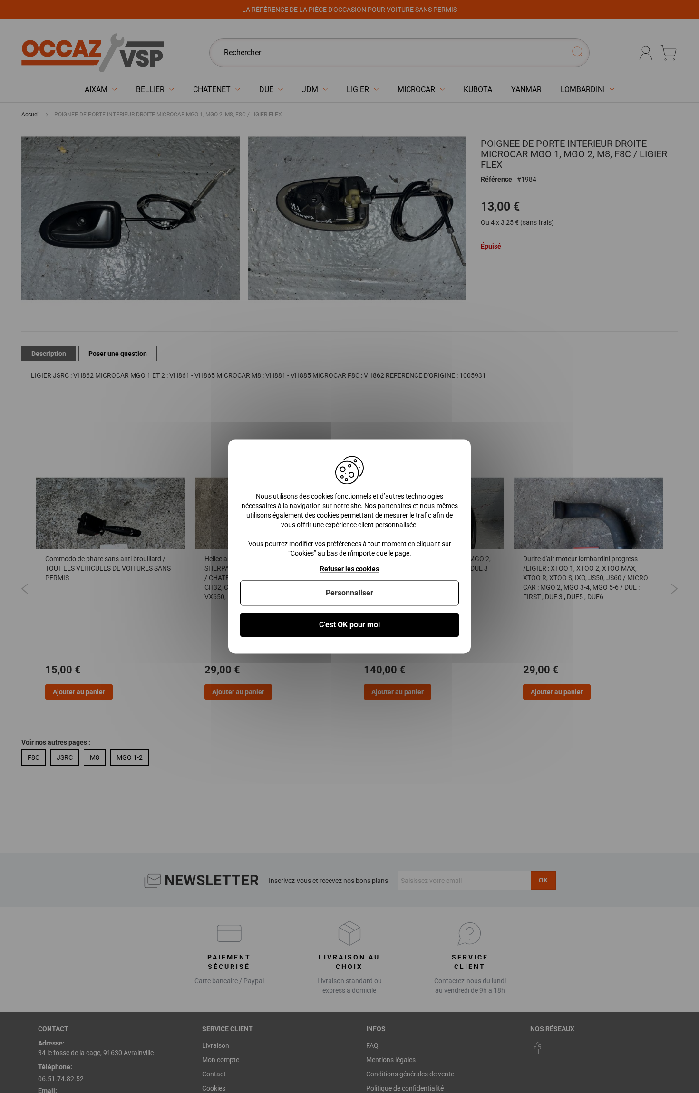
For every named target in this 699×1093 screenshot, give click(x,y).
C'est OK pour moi (349, 624)
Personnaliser (349, 592)
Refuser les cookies (349, 569)
